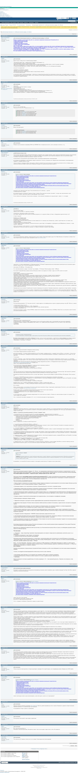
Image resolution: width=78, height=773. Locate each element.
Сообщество (26, 22)
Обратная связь (61, 762)
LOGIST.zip (24, 114)
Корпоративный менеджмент (69, 762)
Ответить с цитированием (73, 54)
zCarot (40, 768)
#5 (76, 123)
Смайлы (24, 754)
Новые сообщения (13, 22)
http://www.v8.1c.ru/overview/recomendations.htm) (23, 362)
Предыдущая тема (35, 748)
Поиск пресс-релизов (4, 14)
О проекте (2, 770)
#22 (76, 647)
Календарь (21, 22)
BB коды (24, 753)
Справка (18, 22)
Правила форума (25, 759)
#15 (76, 345)
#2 (76, 56)
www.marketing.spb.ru (4, 9)
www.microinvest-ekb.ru (42, 237)
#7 (76, 150)
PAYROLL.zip (24, 131)
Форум (6, 24)
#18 (76, 467)
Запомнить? (60, 19)
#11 (76, 243)
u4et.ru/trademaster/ (34, 705)
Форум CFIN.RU (12, 24)
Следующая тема (43, 748)
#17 (76, 448)
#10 (76, 232)
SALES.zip (24, 132)
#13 (76, 316)
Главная (1, 11)
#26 (76, 714)
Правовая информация (4, 772)
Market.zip (24, 115)
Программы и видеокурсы (5, 15)
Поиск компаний (3, 13)
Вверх (76, 762)
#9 (76, 206)
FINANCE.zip (24, 113)
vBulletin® (38, 766)
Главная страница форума (6, 22)
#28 (76, 735)
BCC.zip (23, 112)
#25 (76, 701)
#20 (76, 576)
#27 (76, 724)
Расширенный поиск (73, 22)
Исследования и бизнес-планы (6, 16)
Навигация (36, 22)
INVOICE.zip (24, 111)
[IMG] (23, 755)
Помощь (74, 18)
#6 (76, 140)
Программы (28, 24)
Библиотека (2, 12)
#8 (76, 169)
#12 (76, 297)
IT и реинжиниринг (21, 24)
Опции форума (31, 22)
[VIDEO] (23, 756)
